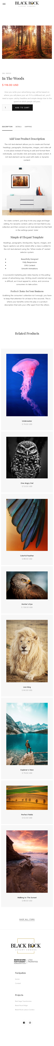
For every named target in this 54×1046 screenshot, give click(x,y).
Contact (18, 983)
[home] (27, 4)
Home (17, 979)
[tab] (7, 127)
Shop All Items (27, 919)
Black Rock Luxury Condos (24, 1010)
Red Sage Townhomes (23, 1001)
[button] (4, 4)
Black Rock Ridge (21, 1005)
